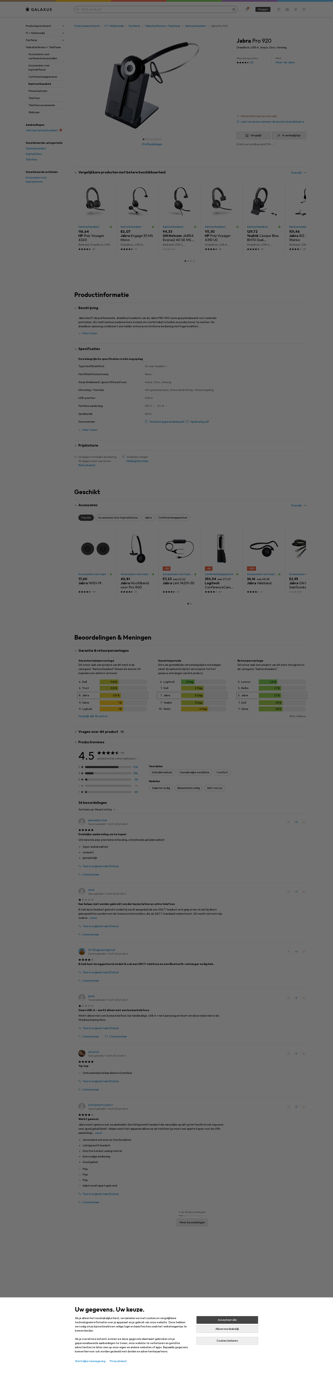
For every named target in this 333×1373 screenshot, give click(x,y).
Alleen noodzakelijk (227, 1329)
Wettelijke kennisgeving (90, 1361)
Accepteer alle (227, 1320)
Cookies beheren (227, 1340)
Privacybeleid (118, 1361)
